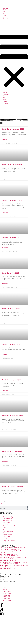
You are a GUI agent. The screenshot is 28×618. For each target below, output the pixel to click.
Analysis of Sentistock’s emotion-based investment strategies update (13, 558)
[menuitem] (15, 25)
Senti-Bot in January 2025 (12, 451)
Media (4, 527)
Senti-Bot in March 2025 (11, 380)
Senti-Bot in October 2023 (8, 554)
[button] (14, 61)
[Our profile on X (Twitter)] (2, 609)
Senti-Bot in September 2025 (13, 200)
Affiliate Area (6, 588)
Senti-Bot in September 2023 (9, 555)
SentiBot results (7, 518)
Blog (4, 11)
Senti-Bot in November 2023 (9, 549)
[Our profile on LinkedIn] (2, 613)
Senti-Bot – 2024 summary (12, 487)
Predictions (6, 10)
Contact (5, 17)
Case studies (6, 522)
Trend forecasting (8, 517)
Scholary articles (7, 520)
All (3, 515)
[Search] (27, 508)
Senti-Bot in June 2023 (7, 568)
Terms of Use (7, 591)
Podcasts (5, 524)
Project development (9, 526)
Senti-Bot (5, 8)
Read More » (5, 139)
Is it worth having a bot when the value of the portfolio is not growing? (13, 562)
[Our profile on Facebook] (2, 605)
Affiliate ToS (6, 590)
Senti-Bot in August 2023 (8, 560)
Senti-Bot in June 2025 (11, 309)
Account (5, 19)
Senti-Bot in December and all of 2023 (12, 547)
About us (5, 15)
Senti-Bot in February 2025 (12, 415)
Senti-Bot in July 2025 (10, 273)
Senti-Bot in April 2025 (11, 344)
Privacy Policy (7, 593)
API (4, 13)
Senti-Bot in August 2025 (11, 237)
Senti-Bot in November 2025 (13, 129)
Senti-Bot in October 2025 (12, 165)
